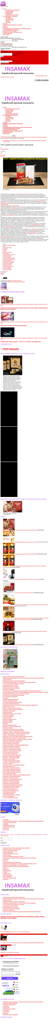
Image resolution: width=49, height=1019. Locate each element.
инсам (4, 251)
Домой (2, 137)
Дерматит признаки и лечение (10, 700)
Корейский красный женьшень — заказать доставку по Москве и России (20, 863)
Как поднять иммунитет (8, 715)
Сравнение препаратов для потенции (11, 746)
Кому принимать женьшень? (15, 280)
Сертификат (5, 879)
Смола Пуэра (6, 828)
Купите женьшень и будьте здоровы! (11, 742)
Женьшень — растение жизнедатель (11, 757)
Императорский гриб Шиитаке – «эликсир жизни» (14, 737)
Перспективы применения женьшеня (17, 281)
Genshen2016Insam (5, 149)
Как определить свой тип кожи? (10, 685)
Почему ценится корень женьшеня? (11, 780)
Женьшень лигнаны (7, 722)
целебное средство (7, 265)
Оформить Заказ (7, 873)
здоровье (5, 249)
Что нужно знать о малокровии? (10, 753)
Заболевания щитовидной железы (11, 699)
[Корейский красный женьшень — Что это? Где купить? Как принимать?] (7, 336)
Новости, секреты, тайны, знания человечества (14, 676)
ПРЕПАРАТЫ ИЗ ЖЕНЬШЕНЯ (12, 10)
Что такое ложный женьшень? (10, 789)
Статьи (4, 8)
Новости (5, 23)
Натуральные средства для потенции (11, 747)
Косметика (5, 824)
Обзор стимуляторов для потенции (11, 743)
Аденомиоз (5, 698)
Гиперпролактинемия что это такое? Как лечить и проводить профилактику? (20, 705)
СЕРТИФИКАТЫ (9, 18)
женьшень (21, 194)
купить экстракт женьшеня (9, 259)
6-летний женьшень (14, 208)
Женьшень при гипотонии (9, 759)
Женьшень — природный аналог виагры (12, 750)
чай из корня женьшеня (8, 266)
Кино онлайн (6, 34)
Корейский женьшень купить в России (12, 713)
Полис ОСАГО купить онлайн (10, 31)
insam (4, 246)
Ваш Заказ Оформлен (8, 852)
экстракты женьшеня (31, 232)
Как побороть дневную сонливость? (11, 767)
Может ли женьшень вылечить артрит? (12, 708)
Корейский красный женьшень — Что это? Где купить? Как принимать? (21, 341)
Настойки (5, 1013)
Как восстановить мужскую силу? (11, 752)
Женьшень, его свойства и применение (12, 726)
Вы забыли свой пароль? (7, 43)
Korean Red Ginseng (7, 247)
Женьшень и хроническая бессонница (11, 776)
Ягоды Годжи (6, 829)
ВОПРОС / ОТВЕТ (10, 20)
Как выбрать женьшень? (8, 793)
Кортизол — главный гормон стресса (11, 762)
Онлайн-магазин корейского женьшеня (12, 24)
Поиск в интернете (7, 33)
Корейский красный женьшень (10, 1014)
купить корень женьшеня (6, 203)
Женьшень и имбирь (8, 720)
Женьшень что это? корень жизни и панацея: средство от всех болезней (19, 858)
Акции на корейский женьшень (10, 850)
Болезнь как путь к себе (8, 706)
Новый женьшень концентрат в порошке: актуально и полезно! (17, 739)
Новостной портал (7, 870)
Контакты (5, 27)
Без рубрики (6, 819)
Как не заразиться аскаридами (10, 696)
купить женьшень (7, 256)
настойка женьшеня (7, 260)
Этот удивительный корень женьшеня (12, 772)
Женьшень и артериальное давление (10, 952)
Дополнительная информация (10, 16)
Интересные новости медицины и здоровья (13, 729)
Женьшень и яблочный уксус (9, 719)
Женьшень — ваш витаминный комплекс (12, 779)
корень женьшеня (10, 215)
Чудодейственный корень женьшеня (11, 760)
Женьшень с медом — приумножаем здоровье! (13, 765)
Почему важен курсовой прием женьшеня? (13, 784)
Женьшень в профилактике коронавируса (12, 740)
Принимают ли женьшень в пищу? (11, 787)
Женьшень (8, 22)
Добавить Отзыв (7, 855)
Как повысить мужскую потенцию (11, 703)
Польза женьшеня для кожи (9, 792)
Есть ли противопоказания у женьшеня (12, 755)
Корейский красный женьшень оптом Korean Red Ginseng (17, 28)
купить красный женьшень (9, 258)
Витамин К (5, 723)
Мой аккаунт (6, 869)
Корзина (5, 26)
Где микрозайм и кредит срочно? (11, 29)
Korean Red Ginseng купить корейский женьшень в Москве (16, 848)
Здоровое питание (7, 718)
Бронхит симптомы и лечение (10, 725)
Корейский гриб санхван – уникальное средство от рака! (16, 733)
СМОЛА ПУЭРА (9, 12)
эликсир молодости (7, 269)
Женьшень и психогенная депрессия (11, 756)
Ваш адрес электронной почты (19, 47)
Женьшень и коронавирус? (9, 710)
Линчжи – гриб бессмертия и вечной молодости (14, 735)
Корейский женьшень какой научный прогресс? (14, 325)
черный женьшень (10, 226)
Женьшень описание (8, 727)
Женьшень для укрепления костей (11, 790)
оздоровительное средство (9, 261)
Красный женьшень (7, 712)
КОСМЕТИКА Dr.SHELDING (12, 15)
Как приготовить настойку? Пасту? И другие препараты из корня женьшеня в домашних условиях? (25, 692)
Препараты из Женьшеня (9, 826)
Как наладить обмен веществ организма (12, 702)
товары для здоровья (7, 263)
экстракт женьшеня (7, 268)
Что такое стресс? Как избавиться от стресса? (13, 683)
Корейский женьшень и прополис (10, 686)
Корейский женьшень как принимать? (12, 862)
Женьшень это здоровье (8, 689)
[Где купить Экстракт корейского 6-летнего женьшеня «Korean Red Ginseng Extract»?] (4, 940)
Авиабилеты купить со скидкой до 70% (12, 32)
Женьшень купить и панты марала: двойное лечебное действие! (18, 736)
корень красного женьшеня (9, 254)
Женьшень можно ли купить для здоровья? (13, 709)
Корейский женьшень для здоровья (11, 688)
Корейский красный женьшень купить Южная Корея (15, 865)
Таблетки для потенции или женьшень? (12, 749)
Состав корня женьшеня (8, 796)
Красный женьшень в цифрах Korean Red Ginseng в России (16, 774)
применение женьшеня (8, 262)
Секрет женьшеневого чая (9, 766)
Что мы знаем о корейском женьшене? (12, 769)
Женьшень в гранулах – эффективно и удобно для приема (16, 732)
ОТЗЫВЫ (8, 21)
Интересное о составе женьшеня (10, 777)
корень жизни (6, 253)
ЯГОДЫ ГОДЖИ (9, 11)
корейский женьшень (7, 252)
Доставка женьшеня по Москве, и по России (13, 856)
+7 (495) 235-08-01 (41, 80)
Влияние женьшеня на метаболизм (11, 783)
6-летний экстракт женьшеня (9, 245)
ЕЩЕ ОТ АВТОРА (20, 291)
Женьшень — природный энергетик (11, 782)
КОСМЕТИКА (9, 13)
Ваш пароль (15, 40)
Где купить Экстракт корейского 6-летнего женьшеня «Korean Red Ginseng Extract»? (22, 690)
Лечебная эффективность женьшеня (11, 794)
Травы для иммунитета (8, 716)
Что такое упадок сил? (8, 763)
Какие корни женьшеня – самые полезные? (10, 205)
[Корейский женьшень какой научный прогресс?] (7, 320)
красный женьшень (36, 224)
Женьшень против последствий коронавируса (13, 730)
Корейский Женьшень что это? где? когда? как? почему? (16, 693)
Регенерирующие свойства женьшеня (11, 786)
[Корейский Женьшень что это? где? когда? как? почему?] (4, 929)
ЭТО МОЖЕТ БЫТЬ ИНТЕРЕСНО (8, 291)
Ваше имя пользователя (18, 39)
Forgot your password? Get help (7, 57)
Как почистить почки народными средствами (13, 695)
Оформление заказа (7, 875)
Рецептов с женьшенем (6, 237)
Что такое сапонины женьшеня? (10, 797)
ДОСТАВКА (8, 17)
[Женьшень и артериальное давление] (4, 949)
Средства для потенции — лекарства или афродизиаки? (15, 745)
